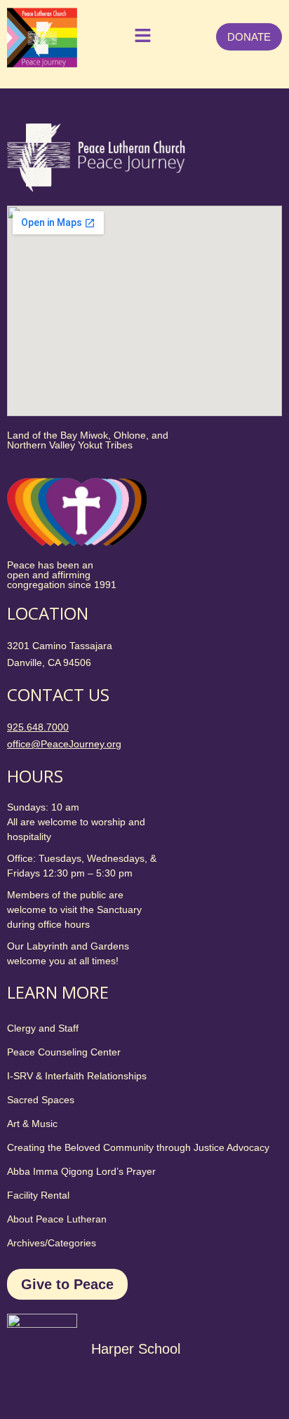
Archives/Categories (51, 1242)
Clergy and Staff (43, 1028)
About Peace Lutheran (57, 1219)
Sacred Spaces (40, 1099)
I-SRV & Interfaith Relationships (77, 1075)
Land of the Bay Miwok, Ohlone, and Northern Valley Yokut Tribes (87, 440)
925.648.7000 (38, 727)
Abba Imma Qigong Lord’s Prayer (81, 1171)
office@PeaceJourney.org (64, 744)
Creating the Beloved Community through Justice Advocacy (138, 1147)
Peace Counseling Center (64, 1052)
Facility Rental (38, 1195)
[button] (140, 37)
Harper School (135, 1349)
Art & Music (32, 1123)
